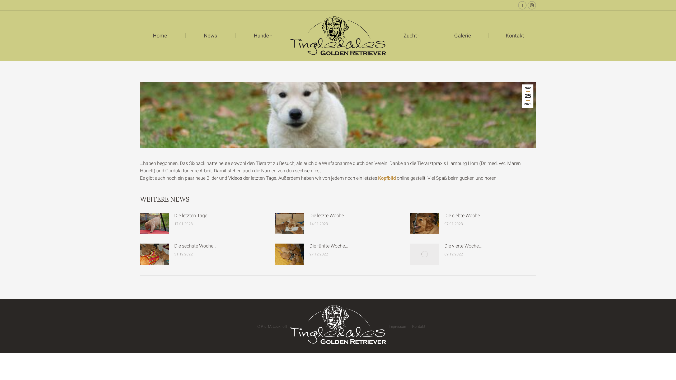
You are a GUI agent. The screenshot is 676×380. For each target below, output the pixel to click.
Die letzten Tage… (192, 215)
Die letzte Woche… (328, 215)
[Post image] (154, 223)
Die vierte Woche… (463, 246)
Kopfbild (387, 178)
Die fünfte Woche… (328, 246)
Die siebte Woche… (463, 215)
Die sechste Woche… (195, 246)
